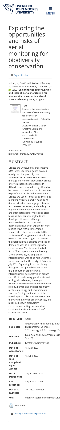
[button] (11, 405)
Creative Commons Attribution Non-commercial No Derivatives (32, 133)
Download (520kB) (32, 141)
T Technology (32, 330)
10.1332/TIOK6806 (34, 389)
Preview (26, 144)
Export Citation (21, 75)
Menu (50, 13)
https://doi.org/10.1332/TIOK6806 (25, 153)
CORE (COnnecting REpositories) (30, 413)
